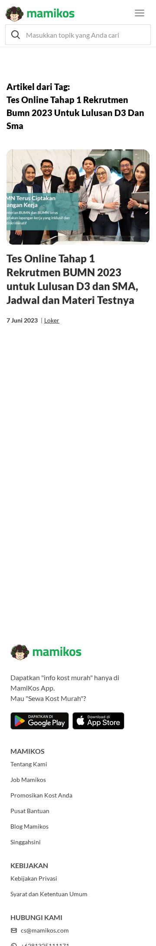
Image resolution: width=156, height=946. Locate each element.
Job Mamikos (28, 779)
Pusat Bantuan (29, 810)
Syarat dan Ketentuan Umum (49, 894)
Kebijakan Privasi (33, 878)
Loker (51, 320)
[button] (78, 34)
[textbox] (78, 34)
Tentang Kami (28, 764)
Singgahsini (25, 842)
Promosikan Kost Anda (41, 795)
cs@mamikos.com (45, 930)
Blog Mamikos (29, 826)
